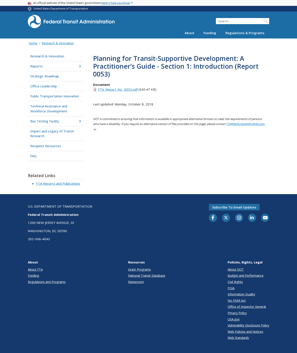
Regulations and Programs (47, 282)
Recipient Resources (45, 146)
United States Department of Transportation (60, 8)
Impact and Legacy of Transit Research (52, 133)
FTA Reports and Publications (58, 183)
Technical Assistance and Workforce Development (48, 108)
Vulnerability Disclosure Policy (248, 325)
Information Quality (241, 294)
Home (33, 43)
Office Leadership (43, 86)
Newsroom (136, 282)
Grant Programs (139, 269)
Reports (36, 66)
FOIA (231, 288)
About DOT (236, 269)
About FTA (35, 269)
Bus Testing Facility (44, 121)
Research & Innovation (58, 43)
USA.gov (234, 319)
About (189, 33)
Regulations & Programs (244, 33)
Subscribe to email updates (234, 207)
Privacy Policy (237, 313)
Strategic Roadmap (44, 76)
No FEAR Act (237, 300)
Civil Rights (235, 282)
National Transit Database (146, 275)
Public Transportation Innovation (54, 96)
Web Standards (238, 338)
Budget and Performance (246, 275)
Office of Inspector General (247, 307)
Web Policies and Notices (245, 332)
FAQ (33, 156)
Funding (210, 33)
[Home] (71, 23)
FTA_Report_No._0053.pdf (118, 89)
